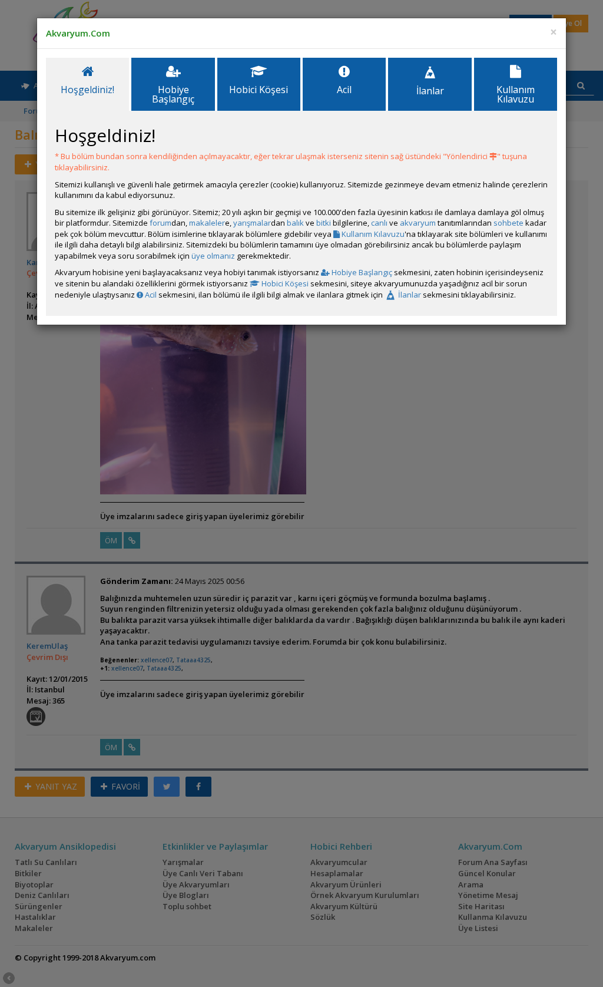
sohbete (508, 222)
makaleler (207, 222)
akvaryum (418, 222)
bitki (323, 222)
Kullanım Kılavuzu (372, 234)
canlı (379, 222)
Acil (150, 294)
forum (160, 222)
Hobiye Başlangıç (361, 272)
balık (295, 222)
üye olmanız (213, 255)
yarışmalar (252, 222)
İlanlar (408, 294)
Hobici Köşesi (284, 283)
